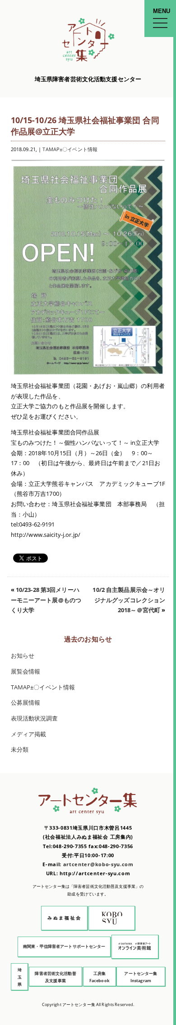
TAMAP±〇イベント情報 (69, 149)
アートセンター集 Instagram (140, 976)
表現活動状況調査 (34, 718)
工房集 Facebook (99, 976)
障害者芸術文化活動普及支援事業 (55, 976)
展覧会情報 (26, 671)
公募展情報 (26, 702)
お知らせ (23, 656)
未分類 (19, 749)
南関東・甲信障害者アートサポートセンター (64, 946)
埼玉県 (20, 977)
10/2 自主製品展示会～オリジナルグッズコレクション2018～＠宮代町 (129, 600)
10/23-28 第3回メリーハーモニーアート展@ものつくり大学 (46, 600)
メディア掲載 (28, 734)
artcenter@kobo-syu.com (98, 864)
